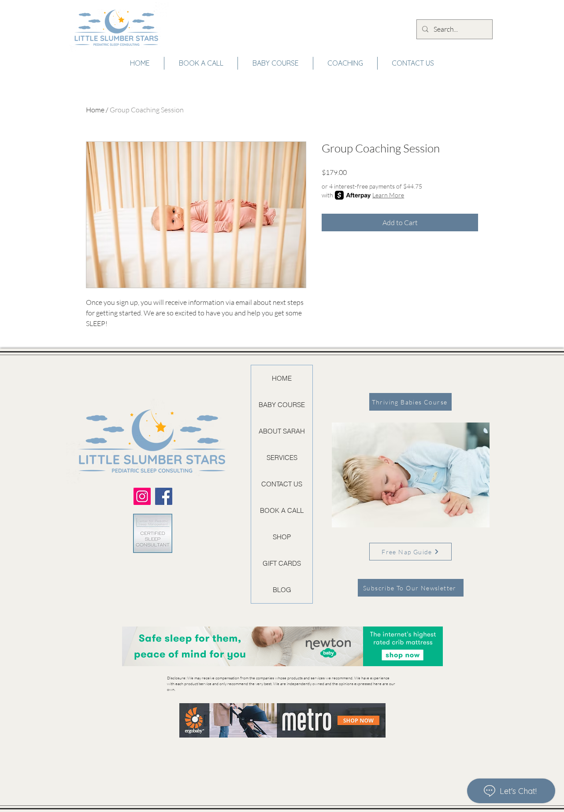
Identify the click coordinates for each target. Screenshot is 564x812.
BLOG (282, 590)
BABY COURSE (282, 404)
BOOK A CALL (282, 510)
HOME (282, 378)
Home (95, 109)
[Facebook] (163, 496)
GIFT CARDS (282, 563)
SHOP (282, 537)
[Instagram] (142, 496)
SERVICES (282, 457)
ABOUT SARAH (282, 431)
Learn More (388, 195)
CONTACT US (281, 484)
